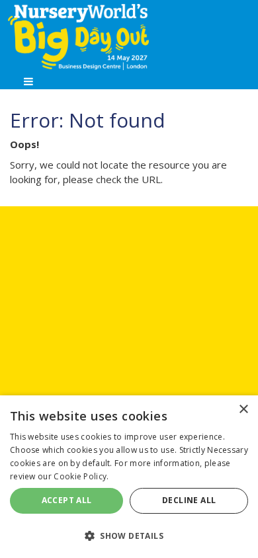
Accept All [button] (67, 500)
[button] (129, 535)
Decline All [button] (189, 500)
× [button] (243, 410)
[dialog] (129, 476)
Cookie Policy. (81, 476)
